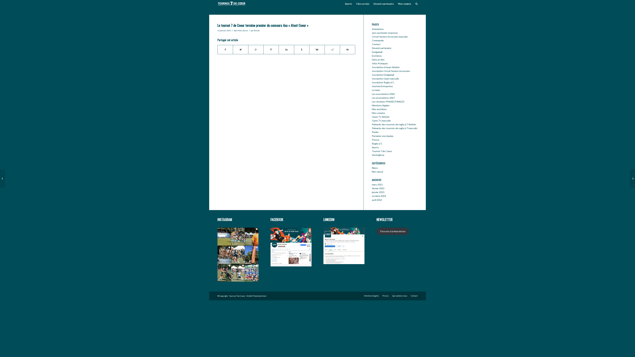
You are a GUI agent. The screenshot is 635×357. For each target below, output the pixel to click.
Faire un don (378, 59)
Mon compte (378, 113)
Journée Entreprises (382, 86)
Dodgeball (377, 52)
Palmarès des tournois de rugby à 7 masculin (394, 128)
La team (376, 90)
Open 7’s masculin (381, 120)
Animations (378, 29)
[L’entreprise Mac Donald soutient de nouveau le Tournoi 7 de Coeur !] (632, 178)
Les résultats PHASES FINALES (388, 101)
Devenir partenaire (381, 48)
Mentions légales (381, 105)
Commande (378, 40)
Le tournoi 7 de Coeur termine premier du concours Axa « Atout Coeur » (263, 25)
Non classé (243, 30)
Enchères (377, 55)
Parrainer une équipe (382, 136)
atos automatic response (385, 32)
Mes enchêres (379, 109)
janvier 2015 (378, 192)
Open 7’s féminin (380, 116)
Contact (376, 44)
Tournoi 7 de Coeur (382, 151)
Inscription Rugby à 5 (383, 82)
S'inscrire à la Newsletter (393, 231)
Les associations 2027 (383, 97)
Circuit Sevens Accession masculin (390, 36)
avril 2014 (377, 199)
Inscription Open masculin (385, 78)
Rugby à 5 (377, 143)
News (375, 167)
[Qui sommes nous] (2, 178)
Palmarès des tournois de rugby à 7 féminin (394, 124)
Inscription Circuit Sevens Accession (391, 71)
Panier (375, 132)
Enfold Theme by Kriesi (256, 296)
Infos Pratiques (380, 63)
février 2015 (378, 188)
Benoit (257, 30)
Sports (375, 147)
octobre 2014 (379, 196)
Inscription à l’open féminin (386, 67)
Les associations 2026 (383, 94)
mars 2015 (377, 184)
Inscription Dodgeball (383, 74)
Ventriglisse (378, 155)
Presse (375, 139)
